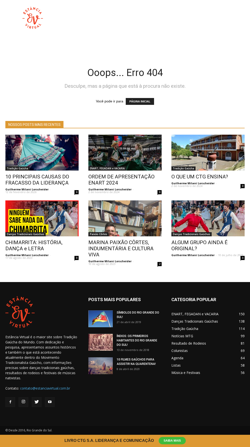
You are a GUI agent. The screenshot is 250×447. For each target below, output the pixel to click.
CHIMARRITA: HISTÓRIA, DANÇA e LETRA (33, 245)
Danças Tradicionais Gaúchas (25, 234)
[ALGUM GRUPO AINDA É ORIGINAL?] (208, 218)
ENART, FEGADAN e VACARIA (107, 168)
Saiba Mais (172, 440)
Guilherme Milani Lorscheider (27, 189)
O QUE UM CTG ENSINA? (199, 177)
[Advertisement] (156, 18)
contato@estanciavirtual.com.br (45, 388)
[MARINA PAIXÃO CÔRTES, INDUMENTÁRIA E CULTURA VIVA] (125, 218)
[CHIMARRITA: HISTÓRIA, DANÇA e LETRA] (42, 218)
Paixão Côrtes (98, 234)
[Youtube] (50, 402)
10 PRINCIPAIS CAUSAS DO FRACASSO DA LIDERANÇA (37, 180)
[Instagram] (23, 402)
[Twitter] (37, 402)
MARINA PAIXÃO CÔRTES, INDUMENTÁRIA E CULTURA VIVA (121, 249)
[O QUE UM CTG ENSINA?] (208, 153)
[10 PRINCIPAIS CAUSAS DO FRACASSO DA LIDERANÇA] (42, 153)
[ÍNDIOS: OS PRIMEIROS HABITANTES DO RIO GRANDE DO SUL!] (100, 342)
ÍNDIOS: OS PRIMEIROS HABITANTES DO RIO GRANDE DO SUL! (137, 340)
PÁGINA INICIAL (139, 101)
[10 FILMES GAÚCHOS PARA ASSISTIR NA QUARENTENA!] (100, 365)
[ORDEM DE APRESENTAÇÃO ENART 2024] (125, 153)
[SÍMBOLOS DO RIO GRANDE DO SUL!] (100, 318)
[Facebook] (10, 402)
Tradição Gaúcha (17, 168)
